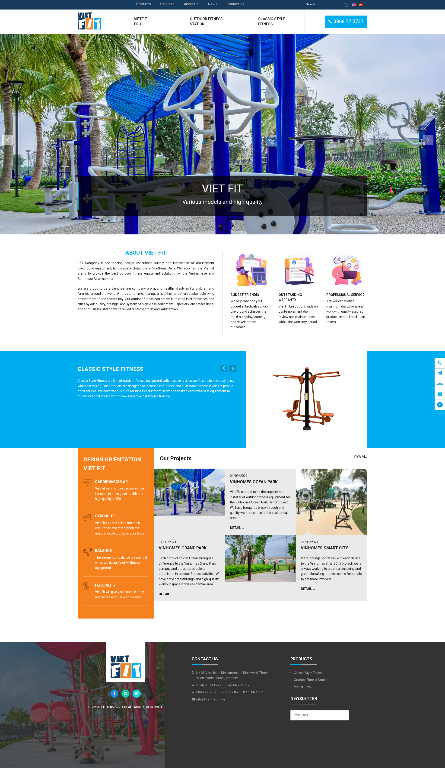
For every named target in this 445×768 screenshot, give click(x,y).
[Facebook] (114, 694)
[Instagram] (125, 694)
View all (360, 456)
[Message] (440, 405)
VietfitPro (140, 21)
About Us (191, 4)
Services (167, 4)
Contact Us (235, 4)
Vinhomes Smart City (324, 547)
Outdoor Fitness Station (311, 680)
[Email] (440, 394)
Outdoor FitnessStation (206, 21)
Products (143, 4)
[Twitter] (137, 694)
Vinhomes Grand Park (183, 547)
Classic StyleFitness (271, 21)
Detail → (237, 528)
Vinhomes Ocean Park (254, 481)
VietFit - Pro (302, 687)
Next (232, 368)
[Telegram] (440, 363)
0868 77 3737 (349, 21)
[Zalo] (440, 384)
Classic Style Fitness (110, 369)
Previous (7, 140)
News (212, 4)
